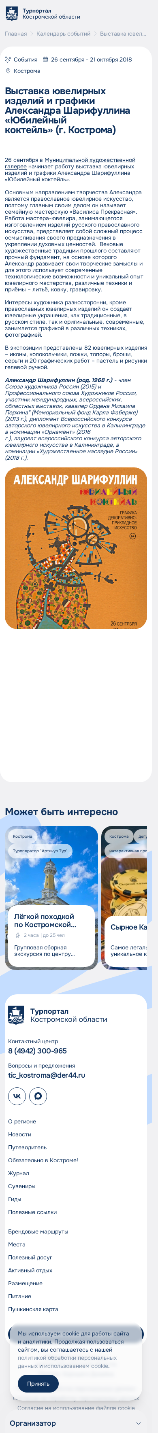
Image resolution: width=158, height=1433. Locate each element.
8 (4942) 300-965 (37, 1051)
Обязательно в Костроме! (43, 1160)
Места (17, 1244)
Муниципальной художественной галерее (70, 163)
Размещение (25, 1283)
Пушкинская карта (33, 1309)
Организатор (33, 1423)
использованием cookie (76, 1365)
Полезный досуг (30, 1257)
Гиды (14, 1199)
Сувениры (22, 1186)
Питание (19, 1296)
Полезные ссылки (32, 1212)
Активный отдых (30, 1270)
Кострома (27, 71)
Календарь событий (63, 33)
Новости (19, 1134)
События (25, 59)
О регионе (22, 1121)
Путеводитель (27, 1147)
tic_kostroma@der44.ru (46, 1075)
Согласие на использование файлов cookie (76, 1408)
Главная (16, 33)
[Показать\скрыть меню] (140, 13)
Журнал (18, 1173)
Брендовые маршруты (38, 1231)
